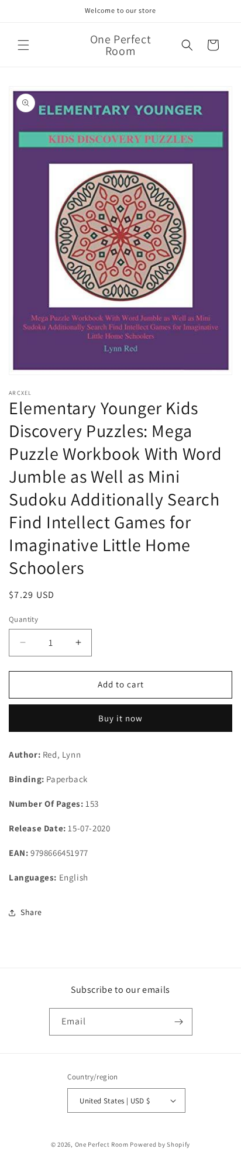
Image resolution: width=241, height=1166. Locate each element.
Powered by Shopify (160, 1144)
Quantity (23, 619)
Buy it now (120, 718)
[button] (23, 45)
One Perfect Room (102, 1144)
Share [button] (31, 912)
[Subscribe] (179, 1022)
